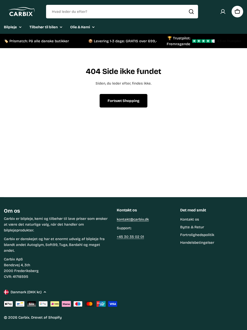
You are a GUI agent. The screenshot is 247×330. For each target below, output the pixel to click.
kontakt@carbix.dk (133, 219)
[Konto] (223, 11)
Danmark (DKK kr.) (26, 292)
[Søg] (191, 11)
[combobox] (122, 11)
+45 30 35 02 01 (130, 237)
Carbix (23, 317)
